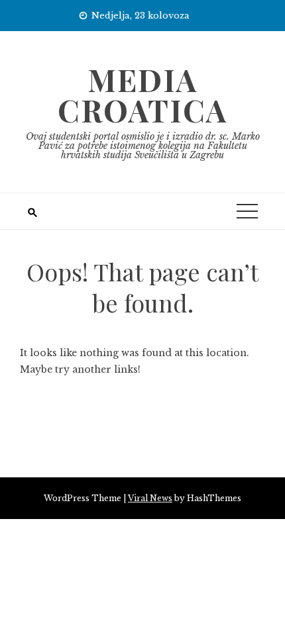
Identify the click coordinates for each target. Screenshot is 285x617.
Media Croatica (142, 94)
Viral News (150, 498)
